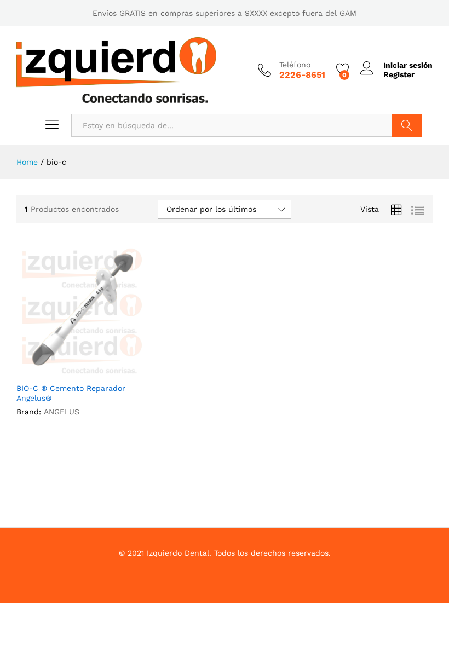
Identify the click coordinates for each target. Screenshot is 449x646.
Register (399, 74)
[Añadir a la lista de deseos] (93, 370)
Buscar (407, 125)
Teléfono (294, 64)
